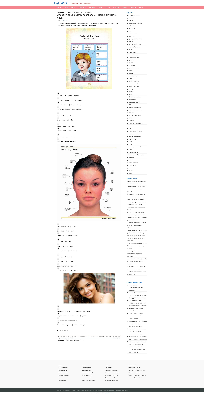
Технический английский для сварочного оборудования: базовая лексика (136, 207)
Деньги (130, 70)
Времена (131, 60)
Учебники (131, 160)
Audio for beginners (134, 25)
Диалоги (133, 7)
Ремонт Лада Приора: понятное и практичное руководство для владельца (136, 253)
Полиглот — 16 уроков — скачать (137, 375)
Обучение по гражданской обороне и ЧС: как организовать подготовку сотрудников (136, 246)
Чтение (100, 7)
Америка (131, 41)
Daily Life (131, 20)
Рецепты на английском (135, 136)
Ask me (141, 7)
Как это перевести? (134, 81)
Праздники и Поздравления (136, 123)
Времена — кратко (63, 372)
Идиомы (131, 78)
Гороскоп (131, 62)
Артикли (131, 49)
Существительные (133, 152)
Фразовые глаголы (133, 162)
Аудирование (132, 52)
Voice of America (132, 365)
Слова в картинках (86, 367)
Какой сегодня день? (134, 86)
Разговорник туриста (134, 133)
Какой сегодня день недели (112, 372)
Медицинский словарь (134, 97)
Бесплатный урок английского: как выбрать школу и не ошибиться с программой (136, 238)
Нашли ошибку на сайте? (134, 377)
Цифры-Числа (132, 165)
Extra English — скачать (134, 367)
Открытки (131, 112)
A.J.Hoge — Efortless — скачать (136, 370)
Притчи (130, 128)
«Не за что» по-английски (88, 380)
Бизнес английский (134, 54)
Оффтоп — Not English (135, 115)
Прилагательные (133, 125)
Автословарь (132, 36)
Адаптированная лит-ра (135, 39)
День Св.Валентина (134, 68)
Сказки (130, 141)
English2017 (60, 3)
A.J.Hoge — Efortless (134, 15)
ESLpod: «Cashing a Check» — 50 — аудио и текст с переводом (137, 316)
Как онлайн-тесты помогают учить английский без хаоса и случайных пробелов (136, 189)
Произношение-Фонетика (135, 131)
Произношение (69, 7)
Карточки (65, 330)
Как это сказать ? (133, 83)
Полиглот (116, 7)
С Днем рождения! (133, 139)
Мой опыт (131, 104)
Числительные (132, 168)
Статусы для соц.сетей (135, 147)
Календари (131, 89)
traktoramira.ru (109, 393)
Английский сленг (86, 370)
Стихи (130, 149)
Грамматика (81, 7)
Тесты (108, 7)
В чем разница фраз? (134, 57)
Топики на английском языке (136, 154)
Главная (58, 7)
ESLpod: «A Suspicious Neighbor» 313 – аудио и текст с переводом (105, 337)
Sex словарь (132, 28)
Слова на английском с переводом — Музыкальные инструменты (138, 324)
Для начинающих (133, 75)
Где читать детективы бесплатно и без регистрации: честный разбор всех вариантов (137, 261)
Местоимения (132, 99)
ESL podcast (132, 18)
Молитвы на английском (135, 107)
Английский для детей (134, 47)
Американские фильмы (135, 44)
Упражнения (132, 157)
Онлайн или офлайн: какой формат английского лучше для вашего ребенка (136, 225)
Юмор (130, 173)
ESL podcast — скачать (134, 372)
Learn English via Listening (135, 23)
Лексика (91, 7)
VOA (130, 31)
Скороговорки (108, 367)
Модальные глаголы (134, 102)
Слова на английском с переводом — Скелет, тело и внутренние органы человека (72, 337)
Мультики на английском (135, 110)
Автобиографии (133, 33)
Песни (130, 118)
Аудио (125, 7)
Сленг (130, 144)
